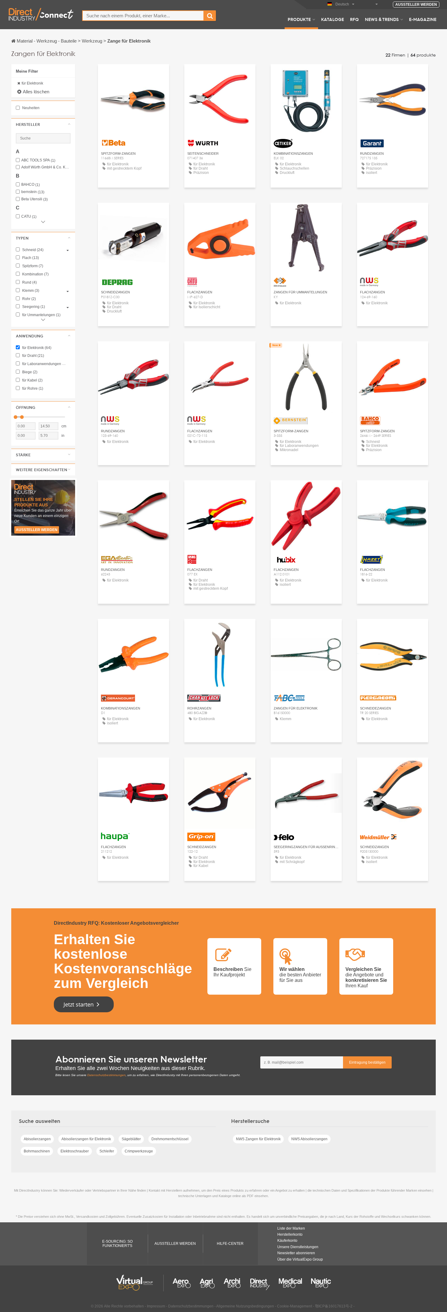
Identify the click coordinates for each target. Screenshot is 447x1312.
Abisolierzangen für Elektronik (86, 1139)
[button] (43, 124)
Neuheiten (30, 108)
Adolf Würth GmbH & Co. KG (46, 167)
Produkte (299, 19)
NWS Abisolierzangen (309, 1139)
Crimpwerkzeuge (139, 1151)
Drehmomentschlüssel (170, 1139)
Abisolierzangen (37, 1139)
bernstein (32, 192)
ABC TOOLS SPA (38, 160)
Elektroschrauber (75, 1151)
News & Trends (382, 19)
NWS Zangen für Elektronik (258, 1139)
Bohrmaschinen (37, 1151)
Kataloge (332, 19)
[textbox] (143, 15)
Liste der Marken (291, 1228)
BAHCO (30, 184)
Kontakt (133, 74)
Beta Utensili (34, 199)
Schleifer (106, 1151)
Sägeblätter (131, 1139)
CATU (28, 216)
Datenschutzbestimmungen (106, 1075)
